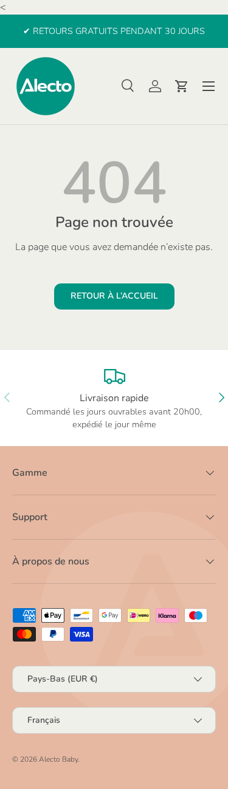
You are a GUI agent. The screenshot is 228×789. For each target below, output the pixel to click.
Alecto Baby (58, 759)
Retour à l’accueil (114, 296)
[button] (181, 86)
